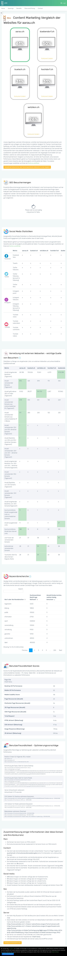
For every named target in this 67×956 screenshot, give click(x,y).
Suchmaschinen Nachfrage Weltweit (35, 597)
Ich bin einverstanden (8, 954)
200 (54, 650)
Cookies (11, 948)
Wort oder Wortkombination (14, 599)
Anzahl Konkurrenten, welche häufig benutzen (54, 597)
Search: (20, 589)
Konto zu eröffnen (33, 163)
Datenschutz (55, 952)
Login (64, 3)
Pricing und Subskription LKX (13, 942)
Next (60, 650)
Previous (24, 650)
